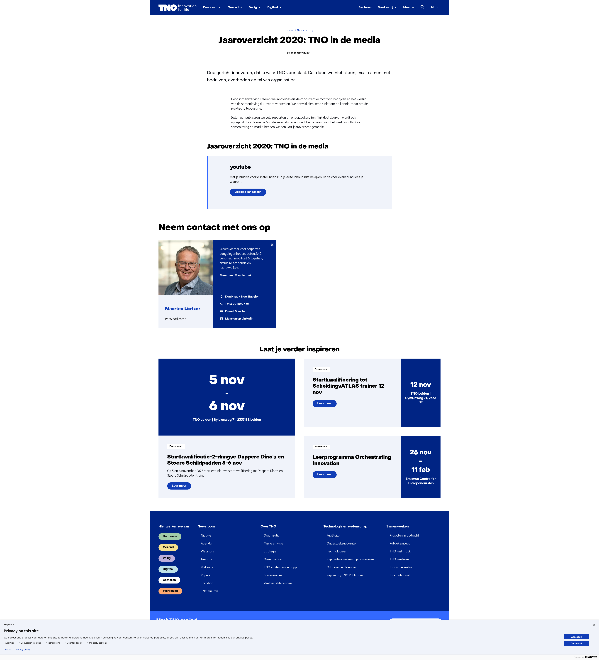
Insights (206, 559)
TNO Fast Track (400, 551)
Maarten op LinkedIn (239, 319)
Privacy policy (23, 649)
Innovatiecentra (401, 567)
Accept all (576, 636)
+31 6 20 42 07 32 (237, 304)
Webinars (207, 551)
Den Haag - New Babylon (242, 297)
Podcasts (207, 567)
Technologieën (337, 551)
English (8, 624)
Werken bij (385, 7)
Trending (207, 583)
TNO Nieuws (209, 591)
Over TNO (268, 526)
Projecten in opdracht (404, 535)
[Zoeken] (422, 7)
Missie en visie (273, 543)
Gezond (233, 7)
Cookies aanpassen (248, 192)
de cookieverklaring (340, 177)
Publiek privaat (400, 543)
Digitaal (272, 7)
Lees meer (181, 487)
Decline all (576, 643)
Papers (205, 575)
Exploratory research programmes (350, 559)
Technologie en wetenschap (345, 526)
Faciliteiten (334, 535)
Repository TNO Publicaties (345, 575)
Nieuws (206, 535)
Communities (273, 575)
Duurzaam (210, 7)
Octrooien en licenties (342, 567)
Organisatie (272, 535)
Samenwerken (397, 526)
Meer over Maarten (233, 275)
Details (7, 649)
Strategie (270, 551)
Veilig (253, 7)
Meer (407, 7)
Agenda (206, 543)
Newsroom (206, 526)
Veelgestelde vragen (278, 583)
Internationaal (400, 575)
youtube (240, 167)
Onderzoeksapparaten (342, 543)
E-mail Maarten (235, 311)
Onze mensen (273, 559)
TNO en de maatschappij (281, 567)
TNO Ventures (399, 559)
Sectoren (365, 7)
